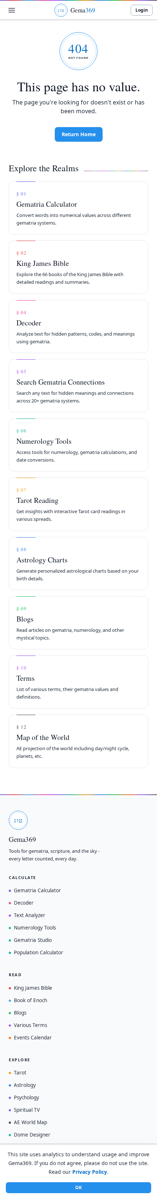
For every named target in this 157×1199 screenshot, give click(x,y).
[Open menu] (11, 10)
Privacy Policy (89, 1171)
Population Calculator (38, 952)
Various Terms (30, 1025)
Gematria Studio (33, 940)
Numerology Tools (35, 927)
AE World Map (30, 1122)
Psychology (26, 1097)
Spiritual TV (27, 1110)
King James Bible (33, 988)
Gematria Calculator (37, 890)
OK (78, 1187)
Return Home (79, 134)
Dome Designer (32, 1134)
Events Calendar (33, 1037)
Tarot (20, 1072)
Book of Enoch (30, 1000)
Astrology (25, 1085)
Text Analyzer (29, 915)
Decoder (24, 903)
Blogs (20, 1012)
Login (141, 10)
